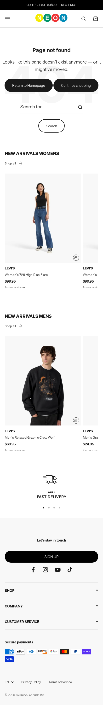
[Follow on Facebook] (33, 569)
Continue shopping (76, 85)
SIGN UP (51, 556)
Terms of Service (60, 682)
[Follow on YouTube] (57, 569)
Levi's (10, 268)
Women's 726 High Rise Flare (26, 274)
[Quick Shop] (76, 258)
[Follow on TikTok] (70, 569)
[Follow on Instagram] (45, 569)
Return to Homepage (28, 85)
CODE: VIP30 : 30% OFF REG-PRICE (52, 4)
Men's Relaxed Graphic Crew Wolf (29, 437)
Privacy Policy (31, 682)
